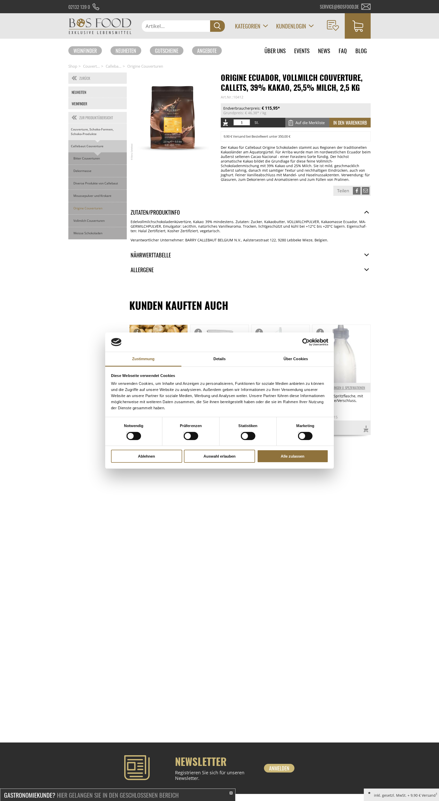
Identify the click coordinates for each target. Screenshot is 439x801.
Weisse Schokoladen (87, 233)
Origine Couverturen (145, 66)
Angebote (207, 50)
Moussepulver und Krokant (92, 196)
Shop (72, 66)
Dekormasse (82, 171)
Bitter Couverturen (86, 158)
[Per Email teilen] (365, 191)
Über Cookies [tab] (296, 359)
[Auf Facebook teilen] (356, 191)
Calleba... (113, 66)
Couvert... (91, 66)
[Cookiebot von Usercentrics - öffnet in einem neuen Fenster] (306, 342)
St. (257, 122)
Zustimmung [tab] (143, 359)
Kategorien (247, 26)
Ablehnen (146, 456)
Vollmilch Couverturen (89, 221)
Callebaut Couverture (87, 146)
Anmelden (279, 768)
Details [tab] (219, 359)
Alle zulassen (292, 456)
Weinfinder (85, 50)
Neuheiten (126, 50)
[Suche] (217, 26)
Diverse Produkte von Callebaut (95, 183)
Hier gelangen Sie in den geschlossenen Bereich (91, 794)
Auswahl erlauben (219, 456)
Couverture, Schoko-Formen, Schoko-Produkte (92, 131)
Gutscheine (166, 50)
